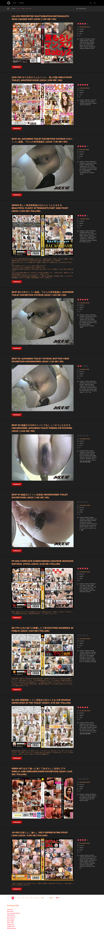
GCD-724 (93, 100)
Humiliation (82, 658)
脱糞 (89, 461)
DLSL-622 (89, 724)
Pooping (85, 46)
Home (14, 2)
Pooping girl (91, 46)
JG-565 (81, 861)
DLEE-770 (88, 653)
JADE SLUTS (83, 237)
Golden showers (83, 40)
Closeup (86, 161)
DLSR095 (82, 232)
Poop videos (91, 101)
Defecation (87, 39)
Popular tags (82, 8)
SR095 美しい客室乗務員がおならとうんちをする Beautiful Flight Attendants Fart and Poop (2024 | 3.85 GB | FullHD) (40, 208)
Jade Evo (88, 658)
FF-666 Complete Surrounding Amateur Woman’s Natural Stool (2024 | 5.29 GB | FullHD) (42, 562)
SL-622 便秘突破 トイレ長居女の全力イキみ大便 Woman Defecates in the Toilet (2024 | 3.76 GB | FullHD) (41, 701)
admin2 (81, 31)
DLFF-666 (82, 585)
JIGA (89, 861)
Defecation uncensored (85, 163)
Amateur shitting (84, 450)
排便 (80, 461)
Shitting (81, 48)
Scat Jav (81, 29)
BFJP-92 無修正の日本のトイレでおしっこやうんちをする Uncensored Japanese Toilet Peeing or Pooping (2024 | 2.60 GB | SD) (42, 428)
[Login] (95, 3)
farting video (83, 234)
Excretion (82, 795)
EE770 (81, 655)
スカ (90, 392)
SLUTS (88, 241)
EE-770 (93, 653)
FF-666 (88, 585)
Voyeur (81, 392)
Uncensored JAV (84, 172)
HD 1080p (88, 795)
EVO (84, 655)
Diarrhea (93, 652)
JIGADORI (86, 863)
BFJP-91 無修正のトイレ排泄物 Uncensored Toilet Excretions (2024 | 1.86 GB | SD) (40, 496)
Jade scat (91, 235)
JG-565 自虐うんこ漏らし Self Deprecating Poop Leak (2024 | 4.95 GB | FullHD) (40, 834)
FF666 (92, 585)
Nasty (81, 45)
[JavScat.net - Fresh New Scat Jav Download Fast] (9, 3)
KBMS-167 (85, 797)
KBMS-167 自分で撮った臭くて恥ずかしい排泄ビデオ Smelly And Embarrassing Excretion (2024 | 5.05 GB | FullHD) (42, 771)
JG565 (86, 861)
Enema (93, 39)
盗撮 (86, 461)
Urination (87, 48)
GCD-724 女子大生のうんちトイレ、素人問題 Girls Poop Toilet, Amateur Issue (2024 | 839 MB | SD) (42, 78)
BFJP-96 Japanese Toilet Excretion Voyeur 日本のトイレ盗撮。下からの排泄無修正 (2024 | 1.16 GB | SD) (42, 140)
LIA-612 (84, 43)
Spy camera (89, 169)
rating (22, 8)
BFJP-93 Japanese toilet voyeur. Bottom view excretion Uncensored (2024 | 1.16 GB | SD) (40, 360)
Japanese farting (91, 237)
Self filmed (82, 591)
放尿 (83, 461)
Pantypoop (92, 863)
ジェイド (86, 392)
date (19, 8)
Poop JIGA (82, 864)
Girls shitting (90, 234)
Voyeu (81, 174)
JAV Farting (91, 238)
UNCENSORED (86, 171)
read (27, 8)
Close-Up (91, 855)
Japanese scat (83, 101)
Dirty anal (82, 653)
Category (21, 2)
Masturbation (90, 43)
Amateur (81, 39)
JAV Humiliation (86, 661)
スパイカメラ (92, 460)
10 (37, 897)
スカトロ (86, 460)
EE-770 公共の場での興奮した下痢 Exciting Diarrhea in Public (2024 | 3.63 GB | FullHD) (42, 629)
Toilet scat (82, 104)
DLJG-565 (82, 858)
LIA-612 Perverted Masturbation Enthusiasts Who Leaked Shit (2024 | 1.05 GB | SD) (40, 17)
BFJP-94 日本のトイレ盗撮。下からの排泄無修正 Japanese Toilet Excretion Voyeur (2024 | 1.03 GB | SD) (43, 293)
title (30, 8)
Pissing (88, 45)
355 (42, 897)
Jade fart (85, 235)
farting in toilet (89, 232)
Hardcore (91, 40)
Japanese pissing (84, 42)
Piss (84, 45)
